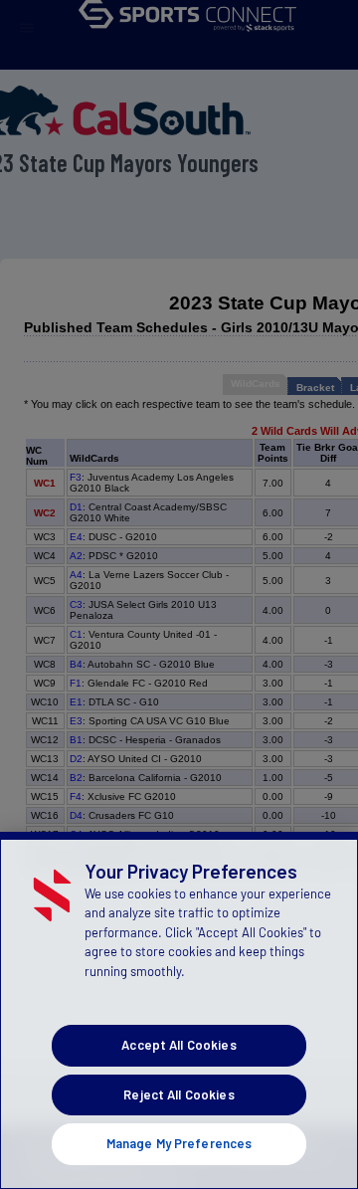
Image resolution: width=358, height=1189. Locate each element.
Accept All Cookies (178, 1045)
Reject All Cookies (178, 1094)
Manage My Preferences (179, 1143)
